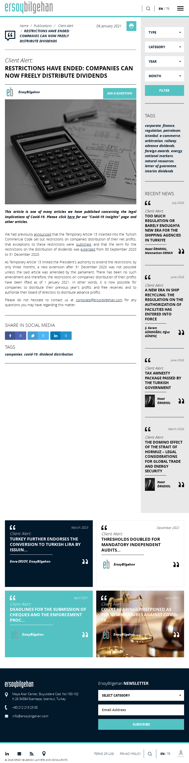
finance (168, 125)
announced (42, 234)
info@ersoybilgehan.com (30, 716)
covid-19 (31, 354)
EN (161, 8)
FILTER (164, 90)
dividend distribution (56, 354)
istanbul (151, 135)
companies (13, 354)
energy (176, 151)
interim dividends (159, 171)
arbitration (154, 140)
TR (167, 9)
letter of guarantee (160, 166)
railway (170, 140)
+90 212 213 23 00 (25, 707)
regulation (153, 130)
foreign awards (157, 151)
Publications (43, 25)
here (71, 216)
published (83, 244)
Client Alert (65, 25)
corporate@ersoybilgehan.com (99, 300)
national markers (159, 155)
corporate (153, 125)
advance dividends (159, 145)
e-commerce (170, 135)
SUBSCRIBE (141, 724)
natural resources (159, 161)
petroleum (171, 130)
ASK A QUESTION (119, 93)
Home (24, 25)
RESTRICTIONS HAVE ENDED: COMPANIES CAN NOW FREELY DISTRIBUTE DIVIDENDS (45, 36)
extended (87, 249)
